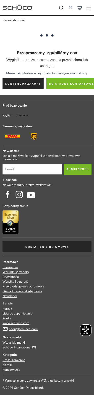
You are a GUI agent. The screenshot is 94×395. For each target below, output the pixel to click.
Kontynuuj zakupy (23, 83)
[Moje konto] (70, 8)
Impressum (10, 267)
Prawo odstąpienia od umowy (23, 286)
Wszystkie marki (14, 342)
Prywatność (11, 277)
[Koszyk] (79, 8)
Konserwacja (11, 369)
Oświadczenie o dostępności (22, 291)
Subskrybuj (77, 169)
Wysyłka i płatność (15, 281)
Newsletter (10, 296)
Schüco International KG (19, 347)
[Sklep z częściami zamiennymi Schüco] (17, 8)
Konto (7, 318)
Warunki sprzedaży (16, 272)
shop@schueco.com (23, 329)
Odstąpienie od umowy (47, 247)
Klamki (7, 365)
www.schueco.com (16, 323)
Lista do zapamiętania (17, 313)
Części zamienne (14, 360)
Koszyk (7, 308)
